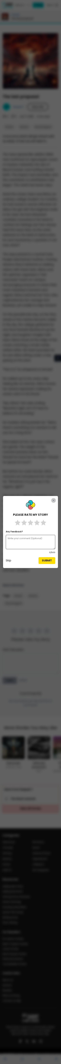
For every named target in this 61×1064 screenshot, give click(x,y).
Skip (8, 560)
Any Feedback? (14, 531)
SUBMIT (47, 560)
